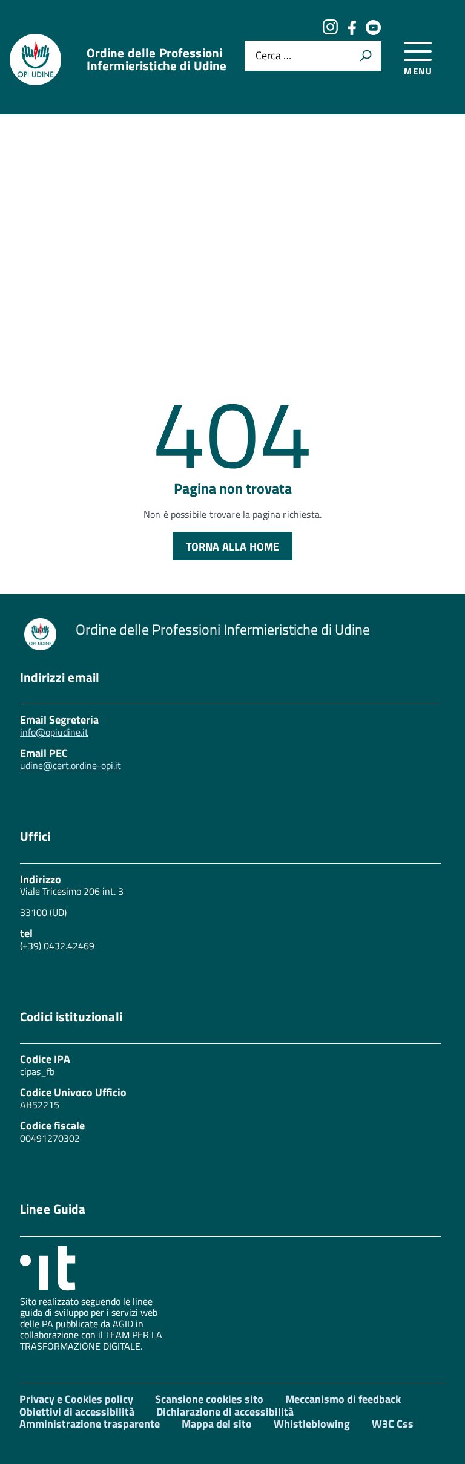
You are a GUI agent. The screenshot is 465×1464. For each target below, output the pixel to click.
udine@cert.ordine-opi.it (70, 765)
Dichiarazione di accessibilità (225, 1412)
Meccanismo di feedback (343, 1399)
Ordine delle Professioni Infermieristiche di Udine (157, 59)
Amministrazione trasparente (89, 1424)
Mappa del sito (217, 1424)
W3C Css (393, 1424)
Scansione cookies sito (209, 1399)
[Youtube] (373, 31)
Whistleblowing (312, 1424)
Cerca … (273, 55)
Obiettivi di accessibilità (76, 1412)
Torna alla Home (233, 546)
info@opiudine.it (54, 732)
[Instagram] (330, 31)
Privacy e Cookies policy (76, 1399)
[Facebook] (352, 31)
